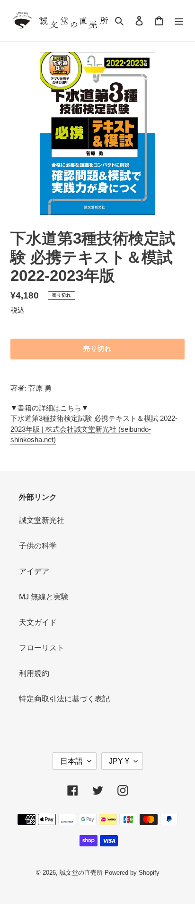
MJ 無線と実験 (44, 597)
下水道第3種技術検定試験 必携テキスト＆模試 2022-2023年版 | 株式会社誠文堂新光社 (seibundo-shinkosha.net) (93, 428)
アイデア (34, 571)
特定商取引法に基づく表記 (64, 699)
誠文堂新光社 (41, 520)
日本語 (71, 761)
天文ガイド (38, 622)
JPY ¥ (119, 761)
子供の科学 (38, 546)
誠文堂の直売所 (81, 872)
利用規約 (34, 673)
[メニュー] (179, 20)
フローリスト (41, 648)
